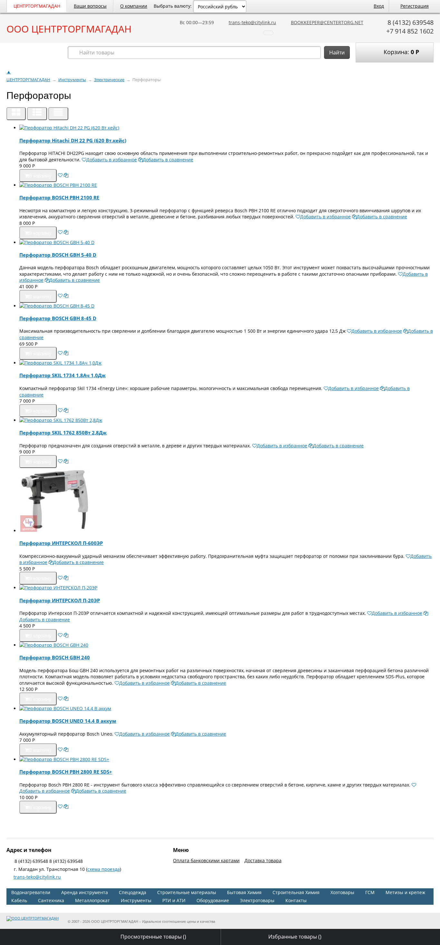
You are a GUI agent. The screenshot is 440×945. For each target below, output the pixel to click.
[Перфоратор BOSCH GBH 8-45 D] (226, 306)
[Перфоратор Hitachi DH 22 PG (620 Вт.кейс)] (226, 128)
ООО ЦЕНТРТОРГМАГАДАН (68, 29)
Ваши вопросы (90, 6)
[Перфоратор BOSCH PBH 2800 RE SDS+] (226, 759)
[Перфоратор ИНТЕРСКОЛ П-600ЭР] (226, 501)
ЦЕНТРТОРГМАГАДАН (37, 6)
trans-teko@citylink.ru (252, 22)
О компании (133, 6)
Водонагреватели (30, 892)
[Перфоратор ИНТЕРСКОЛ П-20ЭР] (226, 588)
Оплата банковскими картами (206, 860)
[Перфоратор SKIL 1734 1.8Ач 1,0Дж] (226, 363)
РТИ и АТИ (174, 900)
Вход (379, 6)
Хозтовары (342, 892)
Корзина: (400, 52)
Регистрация (414, 6)
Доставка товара (263, 860)
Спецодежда (132, 892)
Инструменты (72, 79)
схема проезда (103, 869)
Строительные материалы (186, 892)
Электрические (109, 79)
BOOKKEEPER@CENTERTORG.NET (327, 22)
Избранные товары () (294, 936)
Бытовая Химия (244, 892)
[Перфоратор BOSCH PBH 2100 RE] (226, 185)
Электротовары (257, 900)
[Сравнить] (66, 175)
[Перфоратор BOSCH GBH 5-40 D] (226, 242)
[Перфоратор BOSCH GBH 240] (226, 645)
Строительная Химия (296, 892)
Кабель (19, 900)
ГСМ (370, 892)
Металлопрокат (92, 900)
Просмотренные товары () (153, 936)
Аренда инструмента (84, 892)
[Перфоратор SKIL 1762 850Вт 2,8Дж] (226, 420)
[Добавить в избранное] (60, 175)
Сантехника (51, 900)
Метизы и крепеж (405, 892)
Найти (337, 52)
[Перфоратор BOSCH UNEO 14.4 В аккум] (226, 708)
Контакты (296, 900)
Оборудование (212, 900)
